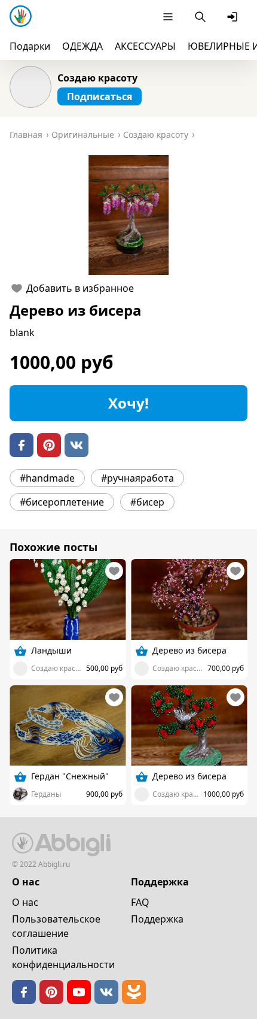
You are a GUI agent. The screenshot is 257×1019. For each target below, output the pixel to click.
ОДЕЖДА (82, 46)
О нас (25, 902)
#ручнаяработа (137, 478)
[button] (128, 215)
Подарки (30, 46)
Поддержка (157, 919)
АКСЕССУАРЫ (145, 46)
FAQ (140, 902)
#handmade (47, 478)
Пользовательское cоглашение (56, 926)
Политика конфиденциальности (63, 957)
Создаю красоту (97, 78)
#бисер (147, 502)
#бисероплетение (62, 502)
